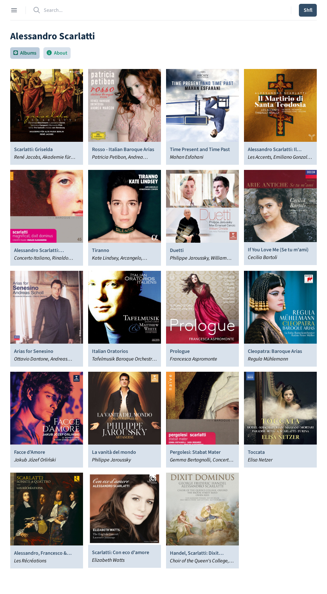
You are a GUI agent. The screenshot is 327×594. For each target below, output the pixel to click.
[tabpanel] (163, 318)
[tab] (25, 53)
